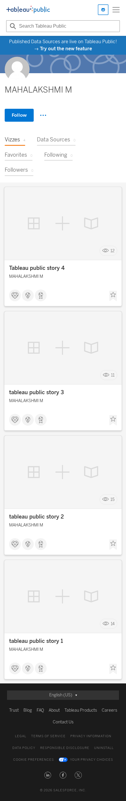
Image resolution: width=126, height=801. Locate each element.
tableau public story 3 (36, 392)
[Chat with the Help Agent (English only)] (103, 9)
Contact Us (63, 722)
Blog (27, 710)
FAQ (40, 710)
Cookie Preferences (33, 760)
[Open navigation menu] (116, 10)
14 (113, 623)
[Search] (12, 26)
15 (112, 499)
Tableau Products (80, 710)
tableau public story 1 (36, 641)
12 (112, 250)
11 (113, 375)
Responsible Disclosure (64, 748)
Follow (19, 115)
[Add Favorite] (113, 296)
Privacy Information (90, 736)
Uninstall (104, 748)
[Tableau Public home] (28, 10)
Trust (14, 710)
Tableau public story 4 (37, 268)
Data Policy (23, 748)
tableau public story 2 (36, 517)
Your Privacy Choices (91, 760)
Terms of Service (48, 736)
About (54, 710)
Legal (20, 736)
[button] (47, 775)
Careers (109, 710)
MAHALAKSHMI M (26, 276)
